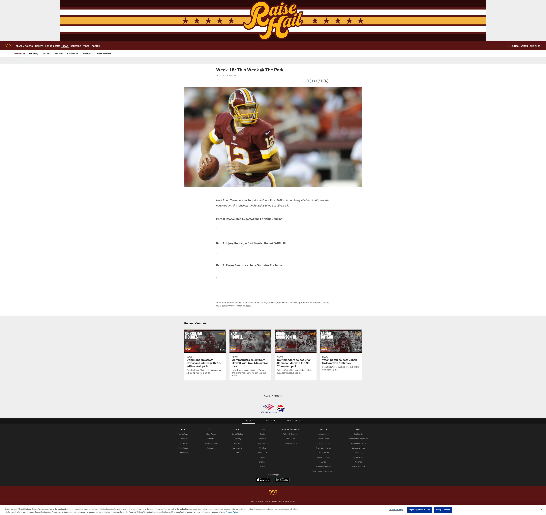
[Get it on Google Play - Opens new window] (282, 481)
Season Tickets (323, 439)
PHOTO (237, 429)
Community (183, 453)
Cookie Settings (396, 509)
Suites (323, 462)
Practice (237, 443)
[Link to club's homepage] (8, 45)
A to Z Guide (290, 439)
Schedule (262, 439)
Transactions (262, 462)
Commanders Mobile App (358, 439)
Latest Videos (211, 434)
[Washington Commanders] (273, 493)
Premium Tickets (323, 443)
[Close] (541, 510)
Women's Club (358, 457)
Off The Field (184, 443)
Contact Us (358, 434)
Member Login (323, 434)
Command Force (358, 448)
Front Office (262, 453)
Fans (237, 453)
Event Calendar (262, 443)
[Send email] (320, 82)
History (262, 466)
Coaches (262, 448)
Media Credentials (358, 466)
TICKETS (323, 429)
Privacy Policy (232, 512)
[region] (273, 510)
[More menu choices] (103, 46)
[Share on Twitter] (314, 82)
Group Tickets (323, 453)
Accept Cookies (443, 509)
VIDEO (210, 429)
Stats (263, 457)
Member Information (323, 466)
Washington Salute (358, 443)
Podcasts (210, 448)
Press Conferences (211, 443)
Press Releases (183, 448)
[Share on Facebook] (309, 82)
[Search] (509, 46)
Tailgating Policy (290, 443)
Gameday (183, 439)
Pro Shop (358, 462)
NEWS (183, 429)
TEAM (262, 429)
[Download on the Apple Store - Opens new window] (263, 480)
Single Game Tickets (323, 448)
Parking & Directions (290, 434)
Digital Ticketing (323, 457)
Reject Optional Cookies (419, 509)
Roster (262, 434)
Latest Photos (237, 434)
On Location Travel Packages (323, 471)
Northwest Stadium (290, 429)
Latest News (183, 434)
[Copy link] (326, 81)
